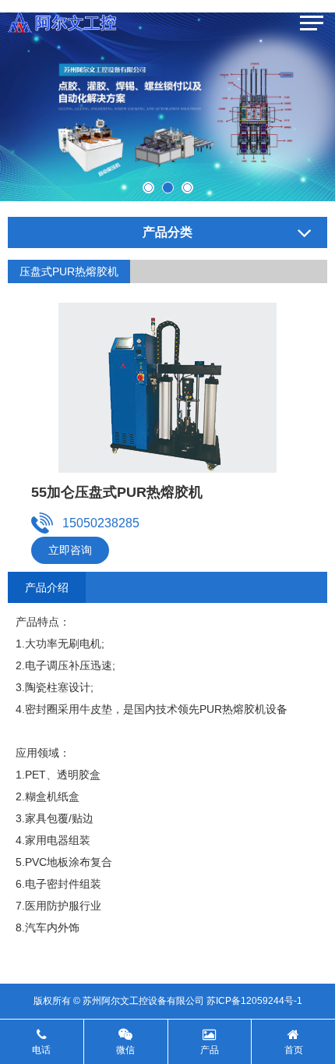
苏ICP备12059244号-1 (254, 1000)
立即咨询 (70, 550)
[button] (148, 187)
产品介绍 (47, 587)
